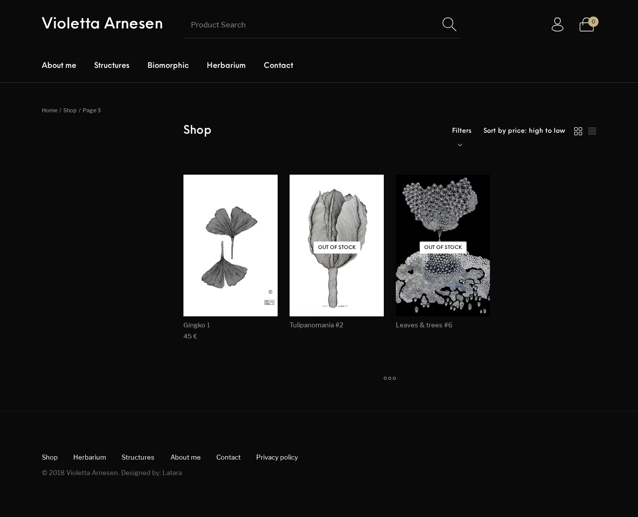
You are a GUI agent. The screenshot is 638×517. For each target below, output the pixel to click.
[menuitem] (59, 66)
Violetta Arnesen (102, 24)
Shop (70, 110)
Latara (172, 473)
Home (49, 110)
